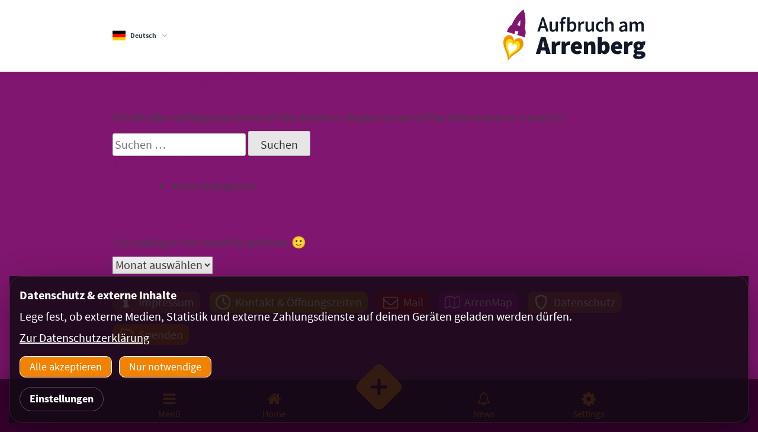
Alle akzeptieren (66, 366)
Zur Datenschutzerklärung (84, 337)
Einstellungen (62, 398)
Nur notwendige (165, 366)
